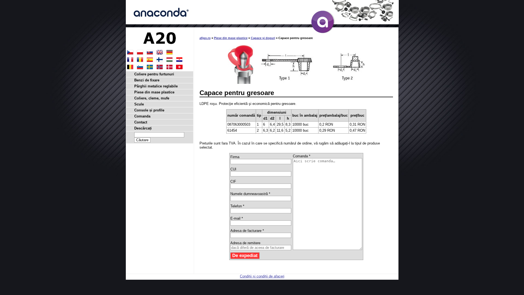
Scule (139, 104)
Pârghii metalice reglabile (156, 86)
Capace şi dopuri (263, 38)
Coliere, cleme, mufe (151, 98)
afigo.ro (205, 38)
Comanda (142, 116)
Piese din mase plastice (231, 38)
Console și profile (149, 110)
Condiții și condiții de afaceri (262, 276)
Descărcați (143, 128)
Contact (140, 122)
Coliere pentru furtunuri (154, 74)
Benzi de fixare (146, 80)
